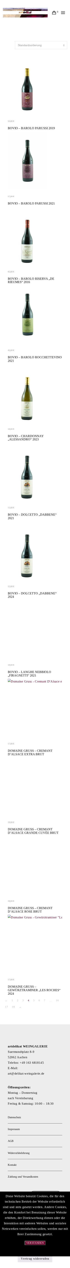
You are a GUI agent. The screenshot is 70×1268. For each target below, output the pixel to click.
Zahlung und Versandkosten (23, 1176)
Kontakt (12, 1164)
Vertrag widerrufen (35, 1258)
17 (6, 1006)
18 (13, 1006)
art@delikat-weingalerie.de (26, 1073)
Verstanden (35, 1242)
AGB (10, 1141)
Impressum (14, 1129)
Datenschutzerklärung (35, 1251)
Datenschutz (14, 1117)
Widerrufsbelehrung (19, 1153)
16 (57, 1000)
